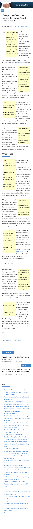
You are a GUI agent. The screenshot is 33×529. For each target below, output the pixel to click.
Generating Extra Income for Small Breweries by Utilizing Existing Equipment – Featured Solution (17, 392)
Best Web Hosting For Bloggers (13, 401)
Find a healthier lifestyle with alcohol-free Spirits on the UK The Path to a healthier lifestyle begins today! (16, 425)
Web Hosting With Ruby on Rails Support (16, 451)
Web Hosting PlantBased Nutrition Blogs (16, 404)
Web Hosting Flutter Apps (12, 448)
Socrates (19, 524)
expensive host (19, 251)
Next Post (25, 365)
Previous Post (9, 352)
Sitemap (6, 513)
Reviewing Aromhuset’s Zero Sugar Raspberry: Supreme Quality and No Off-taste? (16, 484)
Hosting (16, 26)
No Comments (25, 26)
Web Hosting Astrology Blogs (13, 434)
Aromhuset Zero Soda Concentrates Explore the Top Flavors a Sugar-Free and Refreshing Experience (17, 418)
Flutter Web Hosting (10, 413)
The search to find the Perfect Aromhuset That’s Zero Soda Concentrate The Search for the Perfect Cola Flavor (16, 408)
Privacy (6, 501)
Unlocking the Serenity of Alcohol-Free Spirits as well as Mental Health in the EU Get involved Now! (16, 456)
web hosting (22, 62)
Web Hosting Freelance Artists (13, 465)
